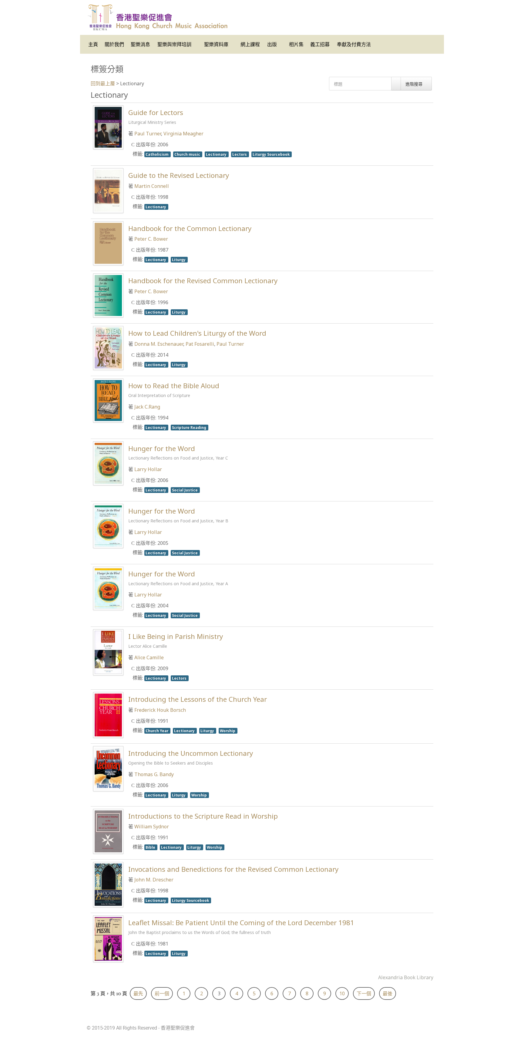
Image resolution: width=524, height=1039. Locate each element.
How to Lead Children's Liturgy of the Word (197, 333)
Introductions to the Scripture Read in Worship (203, 816)
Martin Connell (151, 186)
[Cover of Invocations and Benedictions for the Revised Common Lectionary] (108, 884)
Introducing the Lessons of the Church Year (197, 699)
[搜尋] (396, 83)
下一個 (364, 993)
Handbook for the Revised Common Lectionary (202, 280)
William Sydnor (151, 826)
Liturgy (179, 259)
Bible (151, 847)
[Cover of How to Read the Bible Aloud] (108, 400)
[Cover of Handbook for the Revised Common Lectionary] (108, 295)
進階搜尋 (414, 84)
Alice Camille (149, 657)
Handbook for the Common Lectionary (189, 228)
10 (342, 993)
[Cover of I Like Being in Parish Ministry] (108, 651)
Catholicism (158, 154)
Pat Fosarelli (200, 344)
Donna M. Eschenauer (158, 344)
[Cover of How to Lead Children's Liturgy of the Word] (108, 347)
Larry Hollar (148, 469)
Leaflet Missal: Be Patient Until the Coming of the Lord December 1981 (241, 926)
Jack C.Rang (147, 406)
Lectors (240, 154)
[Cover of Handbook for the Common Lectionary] (108, 242)
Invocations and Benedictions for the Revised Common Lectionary (233, 869)
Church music (187, 154)
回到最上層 (103, 83)
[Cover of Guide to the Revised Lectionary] (108, 190)
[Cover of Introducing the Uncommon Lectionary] (108, 768)
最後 (387, 993)
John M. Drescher (153, 879)
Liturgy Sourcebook (272, 154)
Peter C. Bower (151, 239)
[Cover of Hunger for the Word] (108, 462)
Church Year (157, 730)
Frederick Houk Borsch (160, 710)
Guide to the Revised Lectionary (178, 175)
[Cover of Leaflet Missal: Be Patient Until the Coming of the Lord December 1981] (108, 938)
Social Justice (185, 489)
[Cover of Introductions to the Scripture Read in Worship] (108, 830)
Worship (228, 730)
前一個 (162, 993)
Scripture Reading (189, 427)
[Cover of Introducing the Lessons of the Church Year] (108, 714)
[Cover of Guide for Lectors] (108, 127)
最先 (138, 993)
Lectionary (216, 154)
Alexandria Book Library (405, 977)
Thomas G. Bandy (154, 774)
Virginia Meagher (183, 133)
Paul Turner (147, 133)
